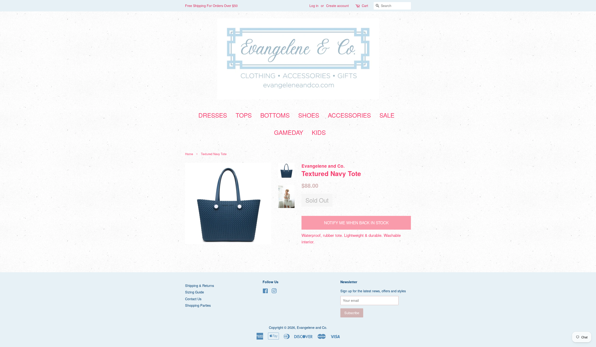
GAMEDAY (288, 132)
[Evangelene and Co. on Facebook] (265, 291)
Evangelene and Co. (312, 327)
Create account (337, 5)
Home (189, 154)
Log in (313, 5)
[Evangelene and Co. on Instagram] (274, 291)
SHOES (308, 115)
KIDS (319, 132)
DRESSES (212, 115)
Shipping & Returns (199, 285)
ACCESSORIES (349, 115)
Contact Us (193, 298)
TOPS (244, 115)
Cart (365, 5)
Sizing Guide (194, 291)
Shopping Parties (198, 305)
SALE (386, 115)
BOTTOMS (275, 115)
